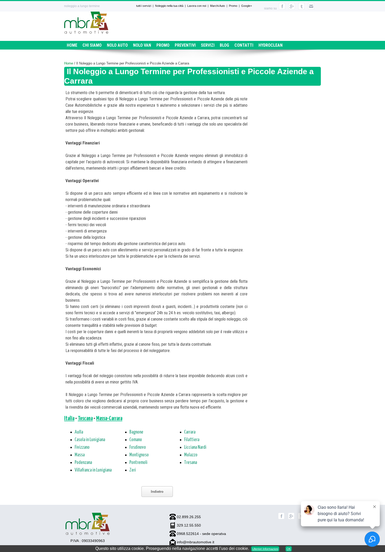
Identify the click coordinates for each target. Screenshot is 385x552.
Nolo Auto (117, 45)
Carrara (189, 432)
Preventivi (185, 45)
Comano (135, 439)
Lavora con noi (196, 5)
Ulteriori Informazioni (265, 548)
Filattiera (191, 439)
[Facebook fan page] (281, 518)
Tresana (190, 462)
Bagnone (136, 432)
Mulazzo (190, 455)
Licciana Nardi (195, 447)
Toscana (85, 418)
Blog (224, 45)
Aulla (79, 432)
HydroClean (270, 45)
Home (72, 45)
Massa (80, 455)
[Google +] (291, 518)
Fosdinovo (137, 447)
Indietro (157, 492)
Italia (69, 418)
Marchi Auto (217, 5)
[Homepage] (86, 32)
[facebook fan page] (282, 8)
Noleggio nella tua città (169, 5)
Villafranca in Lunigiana (93, 470)
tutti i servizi (143, 5)
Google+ (246, 5)
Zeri (132, 470)
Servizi (207, 45)
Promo (233, 5)
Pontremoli (138, 462)
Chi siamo (92, 45)
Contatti (243, 45)
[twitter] (301, 8)
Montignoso (139, 455)
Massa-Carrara (109, 418)
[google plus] (292, 8)
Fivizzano (82, 447)
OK (289, 548)
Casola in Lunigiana (90, 439)
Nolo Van (142, 45)
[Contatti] (311, 8)
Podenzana (83, 462)
